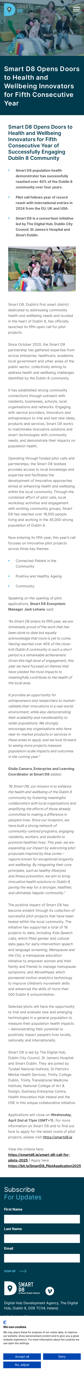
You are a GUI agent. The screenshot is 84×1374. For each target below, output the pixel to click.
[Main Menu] (75, 9)
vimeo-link (49, 1291)
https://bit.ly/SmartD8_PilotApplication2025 (44, 1166)
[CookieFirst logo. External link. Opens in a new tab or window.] (4, 1322)
